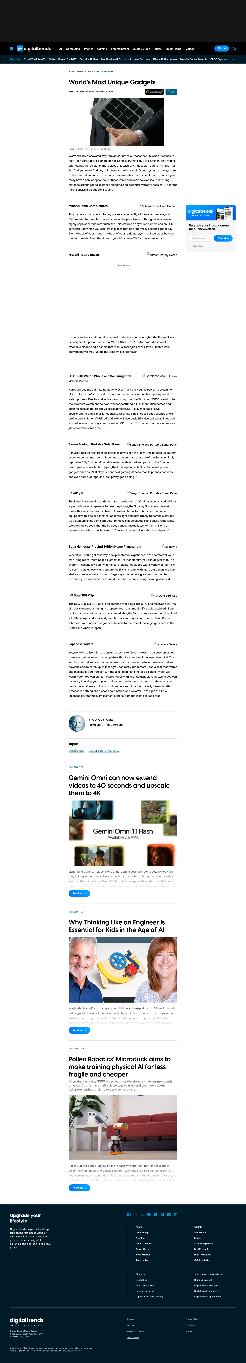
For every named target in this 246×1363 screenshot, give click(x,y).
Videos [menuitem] (189, 49)
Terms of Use (133, 1337)
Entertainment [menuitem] (120, 49)
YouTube (149, 1214)
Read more (79, 893)
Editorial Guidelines (145, 1290)
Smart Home (142, 1249)
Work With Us (133, 1325)
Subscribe (223, 238)
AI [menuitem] (60, 49)
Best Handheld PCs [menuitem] (111, 59)
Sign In (222, 48)
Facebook (129, 1214)
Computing (142, 1232)
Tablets (198, 1227)
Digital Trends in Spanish (206, 1290)
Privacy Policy (197, 246)
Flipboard (175, 1214)
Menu (12, 48)
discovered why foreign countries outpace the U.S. (119, 156)
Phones (139, 1227)
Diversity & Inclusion (136, 1331)
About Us (140, 1274)
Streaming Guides (204, 1243)
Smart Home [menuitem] (173, 49)
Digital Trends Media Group (29, 1350)
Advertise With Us (145, 1285)
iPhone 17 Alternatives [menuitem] (165, 59)
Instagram (135, 1214)
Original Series (202, 1260)
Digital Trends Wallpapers (207, 1285)
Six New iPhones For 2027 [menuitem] (62, 59)
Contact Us (141, 1279)
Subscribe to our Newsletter (208, 1274)
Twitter (142, 1214)
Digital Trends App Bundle (207, 1296)
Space (197, 1238)
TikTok (155, 1214)
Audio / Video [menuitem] (141, 49)
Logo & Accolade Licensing (149, 1296)
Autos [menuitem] (157, 49)
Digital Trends (28, 53)
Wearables (200, 1232)
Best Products (201, 1249)
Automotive (142, 1260)
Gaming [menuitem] (102, 49)
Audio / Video (143, 1243)
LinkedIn (169, 1214)
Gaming (140, 1238)
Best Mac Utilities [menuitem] (89, 59)
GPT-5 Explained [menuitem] (219, 59)
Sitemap (189, 1331)
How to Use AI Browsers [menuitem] (137, 59)
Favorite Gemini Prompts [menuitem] (193, 59)
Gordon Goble (78, 91)
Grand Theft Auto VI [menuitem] (34, 59)
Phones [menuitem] (88, 49)
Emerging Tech (76, 750)
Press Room (191, 1325)
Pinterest (162, 1214)
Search (234, 48)
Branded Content (203, 1279)
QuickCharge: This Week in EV (104, 750)
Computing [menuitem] (73, 49)
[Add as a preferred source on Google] (154, 92)
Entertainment (143, 1254)
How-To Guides (202, 1254)
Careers (130, 1319)
